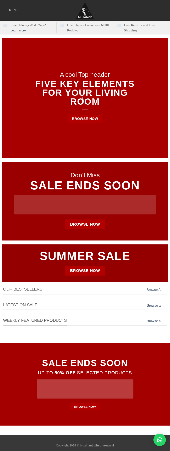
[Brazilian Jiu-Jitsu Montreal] (85, 10)
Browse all (154, 305)
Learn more (18, 30)
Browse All (154, 290)
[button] (159, 440)
